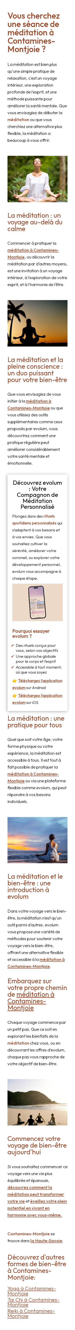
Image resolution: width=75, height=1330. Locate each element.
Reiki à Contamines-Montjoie (31, 1313)
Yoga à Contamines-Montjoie (32, 1291)
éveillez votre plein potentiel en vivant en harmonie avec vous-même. (37, 1207)
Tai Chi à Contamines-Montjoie (34, 1302)
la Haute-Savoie (46, 1240)
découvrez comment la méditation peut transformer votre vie (36, 1194)
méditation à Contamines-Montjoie (31, 1001)
